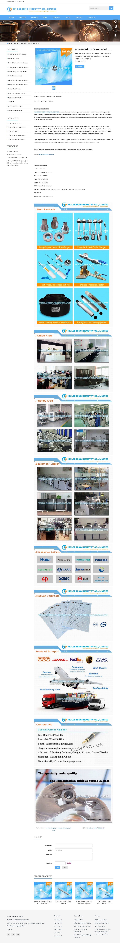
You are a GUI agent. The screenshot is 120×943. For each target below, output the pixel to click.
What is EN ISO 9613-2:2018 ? (17, 135)
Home (11, 18)
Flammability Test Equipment (17, 71)
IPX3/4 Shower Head (100, 920)
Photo (68, 18)
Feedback (79, 18)
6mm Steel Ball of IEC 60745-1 (96, 828)
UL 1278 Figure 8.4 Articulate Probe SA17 (104, 902)
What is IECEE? (78, 920)
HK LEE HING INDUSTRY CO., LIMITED (46, 112)
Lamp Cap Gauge (13, 58)
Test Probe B (58, 920)
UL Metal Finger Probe (101, 923)
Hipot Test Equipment (15, 97)
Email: (50, 850)
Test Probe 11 (58, 929)
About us (22, 18)
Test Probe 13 (58, 923)
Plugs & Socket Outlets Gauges (17, 63)
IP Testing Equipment (15, 76)
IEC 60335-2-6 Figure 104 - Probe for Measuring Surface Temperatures (102, 932)
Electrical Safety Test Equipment (18, 80)
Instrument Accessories (15, 106)
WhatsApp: (48, 845)
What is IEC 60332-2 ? (14, 123)
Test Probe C (58, 932)
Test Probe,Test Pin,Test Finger (30, 43)
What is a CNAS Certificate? (82, 926)
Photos (97, 916)
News (45, 18)
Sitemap (9, 929)
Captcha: (49, 863)
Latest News (78, 916)
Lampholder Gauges (14, 89)
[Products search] (111, 8)
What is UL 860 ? (13, 131)
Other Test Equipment (15, 110)
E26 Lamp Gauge (99, 926)
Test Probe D (58, 936)
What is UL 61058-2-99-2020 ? (17, 139)
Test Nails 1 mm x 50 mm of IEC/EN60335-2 (43, 902)
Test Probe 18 (58, 926)
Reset (65, 867)
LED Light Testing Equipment (17, 93)
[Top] (115, 36)
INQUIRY (80, 66)
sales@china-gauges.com (16, 1)
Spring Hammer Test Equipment (18, 67)
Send (57, 867)
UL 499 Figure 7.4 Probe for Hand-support (84, 902)
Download (56, 18)
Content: (49, 855)
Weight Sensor (12, 102)
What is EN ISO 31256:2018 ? (17, 127)
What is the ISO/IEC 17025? (82, 923)
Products (34, 18)
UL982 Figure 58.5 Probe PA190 (63, 902)
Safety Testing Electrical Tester (17, 84)
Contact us (92, 18)
